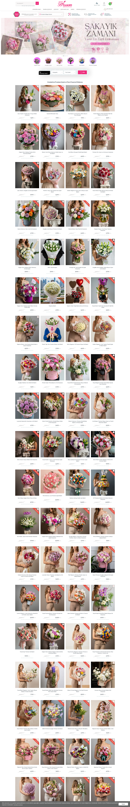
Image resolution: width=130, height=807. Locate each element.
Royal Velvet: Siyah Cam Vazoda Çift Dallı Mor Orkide (102, 306)
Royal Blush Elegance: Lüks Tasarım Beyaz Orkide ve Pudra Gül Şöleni (27, 691)
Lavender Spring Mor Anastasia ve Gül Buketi (27, 421)
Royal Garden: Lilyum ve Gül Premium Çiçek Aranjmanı (52, 460)
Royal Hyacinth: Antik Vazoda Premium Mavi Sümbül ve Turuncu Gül (103, 652)
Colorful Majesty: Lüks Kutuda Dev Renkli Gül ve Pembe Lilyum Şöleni (27, 614)
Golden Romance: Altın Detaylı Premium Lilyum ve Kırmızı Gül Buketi (27, 575)
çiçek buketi (30, 5)
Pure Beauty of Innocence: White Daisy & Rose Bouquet (77, 114)
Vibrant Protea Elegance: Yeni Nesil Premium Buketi (77, 691)
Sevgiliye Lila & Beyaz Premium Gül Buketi (52, 229)
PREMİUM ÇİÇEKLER (81, 9)
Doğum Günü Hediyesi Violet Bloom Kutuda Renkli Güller (27, 306)
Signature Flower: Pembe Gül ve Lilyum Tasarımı (103, 768)
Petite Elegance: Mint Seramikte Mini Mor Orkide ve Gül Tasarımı (102, 114)
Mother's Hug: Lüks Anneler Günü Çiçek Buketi (52, 191)
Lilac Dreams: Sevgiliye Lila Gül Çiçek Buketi (27, 190)
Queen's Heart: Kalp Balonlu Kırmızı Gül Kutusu (77, 306)
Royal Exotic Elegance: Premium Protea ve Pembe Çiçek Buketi (77, 652)
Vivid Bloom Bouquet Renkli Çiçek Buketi (77, 152)
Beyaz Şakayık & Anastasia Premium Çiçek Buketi (77, 460)
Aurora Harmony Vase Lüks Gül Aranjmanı (27, 229)
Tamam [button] (123, 804)
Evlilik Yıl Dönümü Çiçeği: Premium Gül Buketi (52, 728)
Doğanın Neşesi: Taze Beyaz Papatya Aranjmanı (102, 229)
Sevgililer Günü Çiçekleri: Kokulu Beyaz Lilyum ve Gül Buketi (103, 268)
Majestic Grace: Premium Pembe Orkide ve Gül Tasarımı (102, 729)
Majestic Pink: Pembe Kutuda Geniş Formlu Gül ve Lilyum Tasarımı (27, 768)
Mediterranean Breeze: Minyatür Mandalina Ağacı (77, 729)
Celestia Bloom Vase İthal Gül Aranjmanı (77, 229)
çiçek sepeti (26, 5)
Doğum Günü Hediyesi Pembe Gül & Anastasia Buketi (27, 153)
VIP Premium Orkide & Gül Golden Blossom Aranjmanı (103, 498)
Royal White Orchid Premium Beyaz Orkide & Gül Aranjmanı (78, 383)
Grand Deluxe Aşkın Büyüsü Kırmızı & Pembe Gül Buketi (103, 191)
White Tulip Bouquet (52, 267)
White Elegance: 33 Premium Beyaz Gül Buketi (77, 344)
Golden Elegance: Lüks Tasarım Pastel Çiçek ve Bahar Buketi (103, 345)
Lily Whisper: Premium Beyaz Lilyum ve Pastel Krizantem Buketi (102, 422)
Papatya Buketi (52, 306)
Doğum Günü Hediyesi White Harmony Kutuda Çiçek (27, 268)
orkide (22, 5)
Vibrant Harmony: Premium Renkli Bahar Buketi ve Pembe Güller (77, 422)
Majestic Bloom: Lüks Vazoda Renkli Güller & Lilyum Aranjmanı (27, 345)
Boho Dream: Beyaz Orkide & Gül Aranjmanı (27, 459)
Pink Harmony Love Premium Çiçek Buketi (52, 495)
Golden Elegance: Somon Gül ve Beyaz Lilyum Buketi (77, 191)
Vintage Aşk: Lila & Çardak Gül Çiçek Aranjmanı (77, 268)
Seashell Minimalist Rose (52, 113)
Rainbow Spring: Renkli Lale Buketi (78, 498)
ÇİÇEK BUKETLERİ (64, 9)
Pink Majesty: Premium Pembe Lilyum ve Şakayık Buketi (77, 575)
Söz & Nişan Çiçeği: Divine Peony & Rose (27, 498)
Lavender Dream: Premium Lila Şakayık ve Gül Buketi (52, 575)
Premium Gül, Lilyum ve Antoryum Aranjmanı (103, 152)
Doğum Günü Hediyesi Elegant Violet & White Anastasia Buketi (52, 652)
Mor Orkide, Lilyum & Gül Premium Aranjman (27, 536)
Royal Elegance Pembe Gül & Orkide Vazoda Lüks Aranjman (103, 383)
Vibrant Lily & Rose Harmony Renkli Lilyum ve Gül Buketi (52, 153)
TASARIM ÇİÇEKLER (47, 9)
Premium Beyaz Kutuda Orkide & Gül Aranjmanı (103, 691)
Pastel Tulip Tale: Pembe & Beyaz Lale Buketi (52, 344)
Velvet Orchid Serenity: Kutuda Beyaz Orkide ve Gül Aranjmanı (52, 422)
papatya (33, 5)
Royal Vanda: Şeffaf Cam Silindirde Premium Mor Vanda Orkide (52, 691)
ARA (83, 72)
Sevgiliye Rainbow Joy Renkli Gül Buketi (27, 382)
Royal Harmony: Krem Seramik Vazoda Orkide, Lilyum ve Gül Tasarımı (52, 768)
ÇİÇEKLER (56, 9)
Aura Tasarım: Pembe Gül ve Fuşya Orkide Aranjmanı (27, 114)
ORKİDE (72, 9)
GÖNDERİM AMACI (36, 9)
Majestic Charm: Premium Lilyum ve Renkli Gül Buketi (77, 768)
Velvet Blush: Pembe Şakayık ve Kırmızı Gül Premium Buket (103, 460)
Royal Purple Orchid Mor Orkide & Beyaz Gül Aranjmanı (103, 614)
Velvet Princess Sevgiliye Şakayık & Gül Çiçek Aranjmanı (103, 575)
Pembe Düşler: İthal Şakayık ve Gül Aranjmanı (52, 382)
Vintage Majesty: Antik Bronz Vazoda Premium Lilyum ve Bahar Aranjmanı (77, 537)
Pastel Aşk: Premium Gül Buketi (27, 651)
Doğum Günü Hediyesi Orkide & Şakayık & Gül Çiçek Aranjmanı (52, 537)
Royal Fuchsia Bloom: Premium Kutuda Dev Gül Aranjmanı (52, 614)
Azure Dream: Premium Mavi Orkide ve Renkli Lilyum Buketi (27, 729)
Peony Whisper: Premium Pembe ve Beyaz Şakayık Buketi (103, 537)
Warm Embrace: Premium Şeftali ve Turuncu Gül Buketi (78, 614)
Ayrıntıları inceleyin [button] (18, 804)
